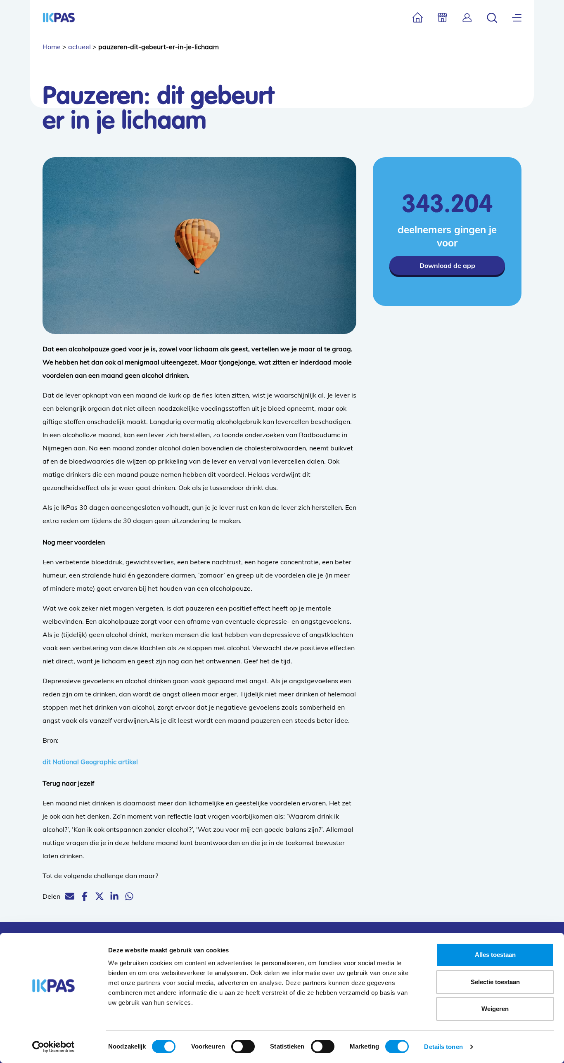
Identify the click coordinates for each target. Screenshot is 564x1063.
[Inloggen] (467, 17)
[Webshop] (442, 17)
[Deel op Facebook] (84, 896)
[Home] (417, 17)
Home (52, 47)
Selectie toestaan (495, 981)
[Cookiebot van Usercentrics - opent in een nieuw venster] (53, 1047)
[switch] (243, 1046)
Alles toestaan (495, 954)
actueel (79, 47)
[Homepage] (59, 17)
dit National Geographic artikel (90, 762)
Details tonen (443, 1046)
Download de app (447, 265)
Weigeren (495, 1008)
